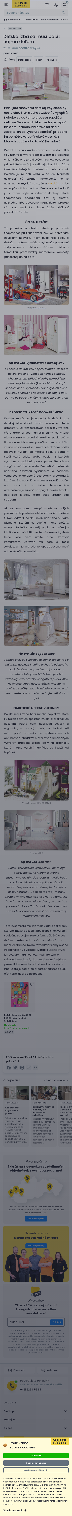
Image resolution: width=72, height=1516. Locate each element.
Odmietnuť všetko (36, 1462)
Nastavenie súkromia (36, 1470)
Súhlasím (36, 1455)
